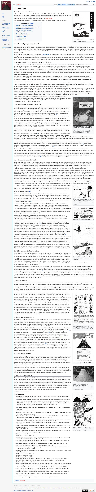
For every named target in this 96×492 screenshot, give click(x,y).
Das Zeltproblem (45, 54)
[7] (37, 133)
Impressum (21, 490)
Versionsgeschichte (71, 4)
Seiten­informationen (6, 42)
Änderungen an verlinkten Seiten (5, 37)
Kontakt (3, 17)
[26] (50, 325)
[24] (18, 300)
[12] (90, 182)
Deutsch (88, 1)
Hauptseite (4, 21)
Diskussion (18, 4)
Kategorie (17, 480)
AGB (25, 490)
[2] (33, 80)
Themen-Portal (5, 24)
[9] (83, 144)
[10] (53, 146)
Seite (14, 4)
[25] (25, 310)
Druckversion (4, 48)
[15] (39, 212)
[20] (34, 242)
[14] (31, 201)
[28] (49, 332)
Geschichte (22, 480)
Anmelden (93, 1)
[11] (40, 156)
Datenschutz (16, 490)
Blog (3, 16)
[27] (70, 330)
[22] (42, 270)
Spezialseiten (4, 39)
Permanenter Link (5, 40)
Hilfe (3, 31)
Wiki (3, 13)
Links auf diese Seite (6, 35)
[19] (45, 237)
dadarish (29, 13)
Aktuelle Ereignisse (5, 27)
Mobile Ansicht (30, 490)
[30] (46, 343)
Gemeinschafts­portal (6, 23)
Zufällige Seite (4, 30)
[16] (22, 219)
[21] (39, 263)
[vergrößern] (93, 41)
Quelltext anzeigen (61, 4)
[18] (65, 234)
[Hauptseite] (6, 5)
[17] (40, 223)
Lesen (55, 4)
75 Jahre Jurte (49, 18)
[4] (77, 94)
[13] (30, 191)
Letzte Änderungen (5, 28)
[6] (56, 114)
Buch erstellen (4, 46)
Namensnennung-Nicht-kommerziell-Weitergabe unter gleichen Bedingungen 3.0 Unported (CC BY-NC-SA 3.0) (50, 487)
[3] (67, 85)
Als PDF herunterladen (6, 47)
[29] (60, 336)
